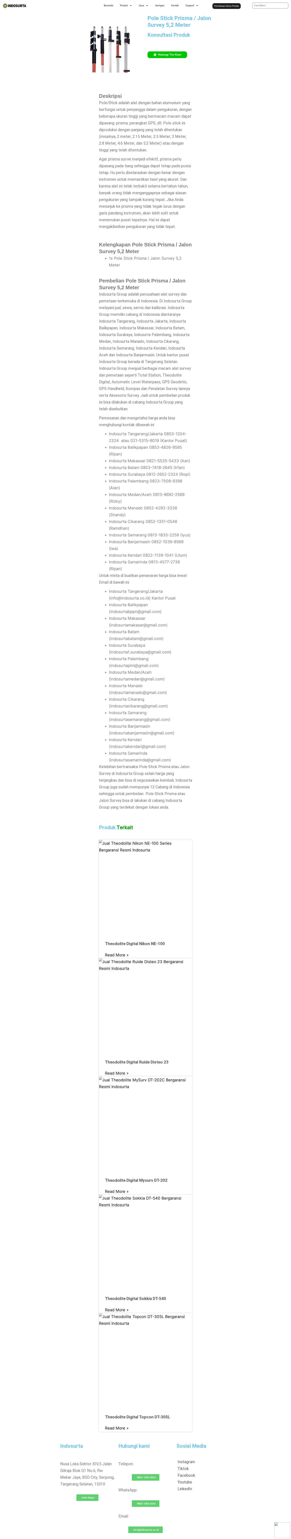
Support (189, 5)
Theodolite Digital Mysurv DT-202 (136, 1180)
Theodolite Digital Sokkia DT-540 (135, 1298)
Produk (124, 5)
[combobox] (270, 5)
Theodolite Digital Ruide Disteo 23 (136, 1062)
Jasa (141, 5)
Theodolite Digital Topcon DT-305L (137, 1417)
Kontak (175, 5)
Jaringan (160, 5)
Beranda (108, 5)
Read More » (117, 955)
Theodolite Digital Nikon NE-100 (135, 943)
